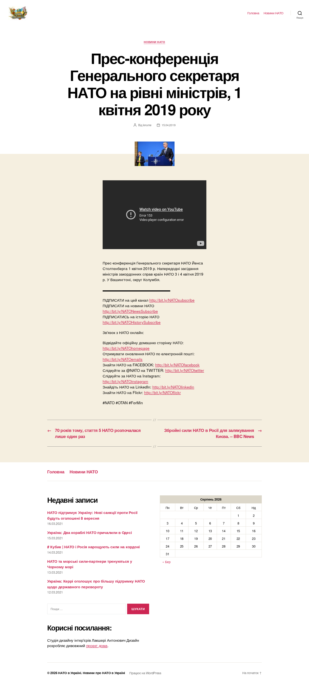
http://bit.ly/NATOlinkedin (173, 387)
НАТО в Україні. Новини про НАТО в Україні (91, 672)
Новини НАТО (273, 13)
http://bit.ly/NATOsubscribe (172, 300)
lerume (147, 125)
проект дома (96, 645)
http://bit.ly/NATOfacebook (177, 364)
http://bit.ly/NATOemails (123, 359)
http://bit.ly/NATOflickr (162, 392)
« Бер (166, 561)
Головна (253, 13)
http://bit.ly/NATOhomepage (126, 348)
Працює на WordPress (145, 672)
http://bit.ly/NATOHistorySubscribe (132, 322)
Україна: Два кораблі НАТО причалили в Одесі (89, 532)
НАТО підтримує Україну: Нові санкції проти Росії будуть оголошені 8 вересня (92, 515)
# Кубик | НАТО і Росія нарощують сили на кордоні (93, 546)
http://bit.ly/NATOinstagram (125, 381)
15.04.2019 (168, 125)
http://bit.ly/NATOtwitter (184, 370)
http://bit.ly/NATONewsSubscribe (130, 311)
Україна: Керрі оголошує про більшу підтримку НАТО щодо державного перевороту (96, 583)
